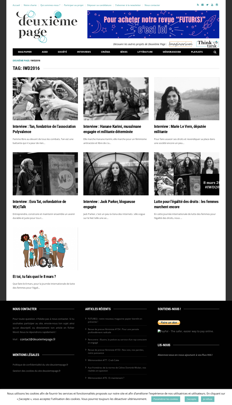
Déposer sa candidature (99, 5)
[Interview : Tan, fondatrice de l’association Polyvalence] (45, 98)
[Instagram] (217, 4)
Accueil (16, 5)
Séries (123, 51)
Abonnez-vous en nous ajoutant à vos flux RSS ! (185, 354)
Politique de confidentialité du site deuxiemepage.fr (40, 364)
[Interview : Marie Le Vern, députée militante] (186, 98)
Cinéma (105, 51)
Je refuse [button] (207, 399)
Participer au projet (73, 5)
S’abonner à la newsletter (128, 5)
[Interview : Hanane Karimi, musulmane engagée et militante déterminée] (116, 98)
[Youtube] (212, 4)
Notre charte (30, 5)
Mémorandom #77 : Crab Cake (103, 360)
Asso (45, 51)
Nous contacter (152, 5)
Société (62, 51)
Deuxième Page (21, 60)
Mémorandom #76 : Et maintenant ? (106, 377)
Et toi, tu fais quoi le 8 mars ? (34, 276)
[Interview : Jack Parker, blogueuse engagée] (116, 173)
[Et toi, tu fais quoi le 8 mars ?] (45, 248)
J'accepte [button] (191, 399)
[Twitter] (207, 4)
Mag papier (25, 51)
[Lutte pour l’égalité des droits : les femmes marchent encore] (186, 173)
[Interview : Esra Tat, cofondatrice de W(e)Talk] (45, 173)
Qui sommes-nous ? (50, 5)
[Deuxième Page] (46, 26)
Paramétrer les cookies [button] (166, 399)
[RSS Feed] (198, 4)
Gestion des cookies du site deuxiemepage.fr (37, 370)
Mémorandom (172, 51)
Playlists (196, 51)
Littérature (145, 51)
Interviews (84, 51)
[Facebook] (203, 4)
